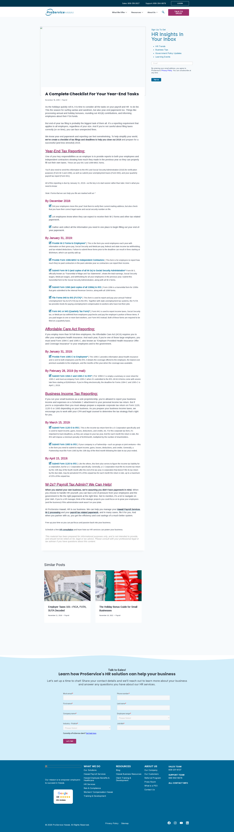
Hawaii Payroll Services (128, 509)
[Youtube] (181, 822)
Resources (136, 12)
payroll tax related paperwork (84, 512)
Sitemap (125, 823)
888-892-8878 (175, 778)
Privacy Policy (166, 70)
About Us (151, 12)
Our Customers (151, 774)
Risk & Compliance (92, 788)
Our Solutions (90, 770)
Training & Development (95, 796)
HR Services (89, 784)
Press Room (150, 782)
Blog (118, 770)
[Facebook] (169, 822)
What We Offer (118, 12)
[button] (163, 12)
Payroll (64, 100)
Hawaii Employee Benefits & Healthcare (96, 779)
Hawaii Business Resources (128, 774)
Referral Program (152, 778)
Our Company (150, 770)
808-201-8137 (175, 770)
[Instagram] (175, 822)
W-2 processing (52, 512)
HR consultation (66, 530)
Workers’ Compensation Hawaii (98, 792)
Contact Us (149, 789)
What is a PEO (151, 785)
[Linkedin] (187, 822)
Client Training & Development (123, 779)
